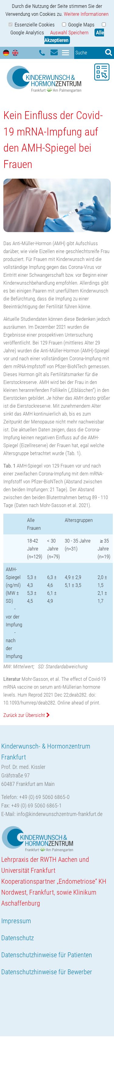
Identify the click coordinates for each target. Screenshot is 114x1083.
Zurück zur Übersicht (24, 715)
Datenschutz (17, 938)
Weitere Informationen (86, 14)
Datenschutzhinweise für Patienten (46, 955)
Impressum (16, 921)
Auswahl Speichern (69, 32)
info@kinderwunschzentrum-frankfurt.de (59, 814)
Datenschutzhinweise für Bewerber (46, 972)
